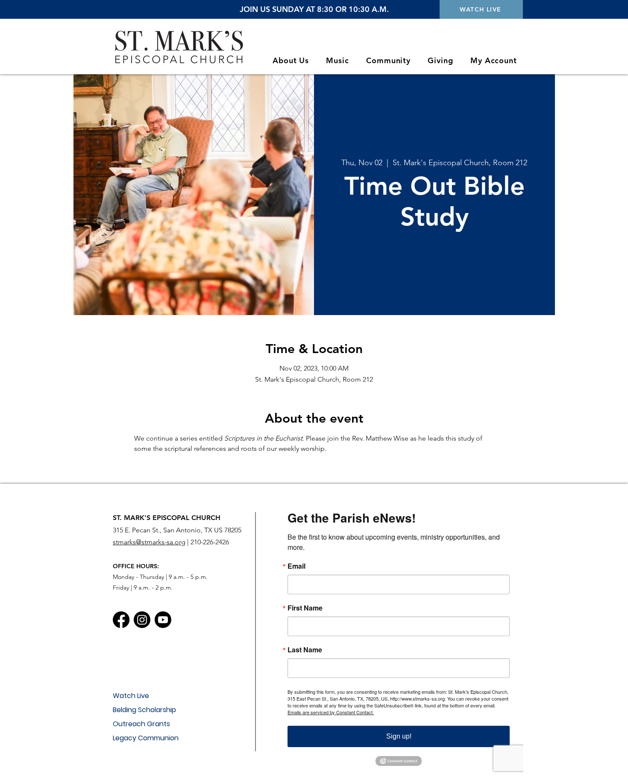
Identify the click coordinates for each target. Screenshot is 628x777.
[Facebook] (121, 619)
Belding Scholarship (144, 710)
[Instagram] (142, 619)
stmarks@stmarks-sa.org (149, 542)
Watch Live (131, 696)
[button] (290, 60)
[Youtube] (163, 619)
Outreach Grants (141, 724)
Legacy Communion (146, 738)
